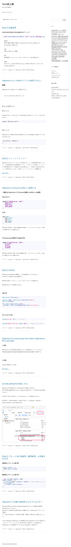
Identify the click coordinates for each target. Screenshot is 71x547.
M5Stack (65, 40)
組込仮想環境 (55, 87)
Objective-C (18, 69)
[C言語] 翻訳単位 (56, 97)
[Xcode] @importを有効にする (15, 384)
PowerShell (56, 46)
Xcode (24, 445)
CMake (64, 32)
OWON (58, 45)
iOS (59, 38)
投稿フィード (55, 73)
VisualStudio (62, 54)
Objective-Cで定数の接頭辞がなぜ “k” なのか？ (22, 502)
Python (64, 47)
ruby (61, 50)
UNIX (64, 53)
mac (53, 42)
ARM (61, 30)
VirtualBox (55, 54)
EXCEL (54, 36)
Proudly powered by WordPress (9, 543)
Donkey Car (60, 34)
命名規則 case (55, 93)
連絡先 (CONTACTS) (7, 12)
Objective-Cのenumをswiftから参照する (19, 188)
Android (54, 30)
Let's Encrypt (55, 40)
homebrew (54, 38)
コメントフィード (56, 75)
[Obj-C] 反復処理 (9, 28)
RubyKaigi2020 (55, 51)
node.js (65, 42)
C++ (53, 32)
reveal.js (58, 48)
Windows (56, 60)
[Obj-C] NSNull (8, 270)
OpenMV (54, 45)
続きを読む (6, 173)
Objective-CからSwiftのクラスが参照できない (22, 80)
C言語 (54, 34)
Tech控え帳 (8, 4)
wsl (61, 60)
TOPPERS (55, 53)
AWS (64, 30)
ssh (60, 51)
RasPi (54, 48)
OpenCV (62, 43)
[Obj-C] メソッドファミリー (14, 158)
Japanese (64, 38)
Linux (61, 40)
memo (10, 69)
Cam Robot (58, 32)
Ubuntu (61, 53)
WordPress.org (55, 77)
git (59, 36)
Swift (23, 147)
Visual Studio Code (58, 57)
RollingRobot (56, 49)
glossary (64, 36)
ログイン (54, 70)
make (57, 42)
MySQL (60, 42)
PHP (62, 45)
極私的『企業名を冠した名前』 (59, 95)
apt (58, 30)
